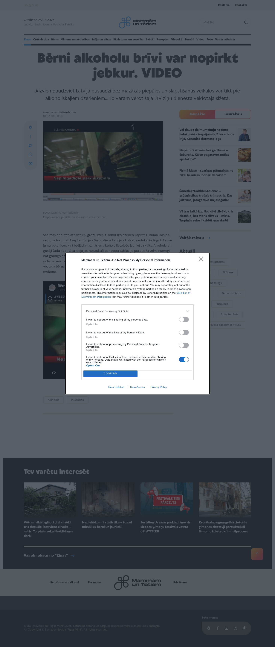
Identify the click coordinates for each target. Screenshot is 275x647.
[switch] (184, 319)
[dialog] (137, 323)
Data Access (137, 386)
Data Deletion (116, 386)
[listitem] (137, 311)
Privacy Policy (159, 386)
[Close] (202, 260)
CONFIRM (110, 373)
